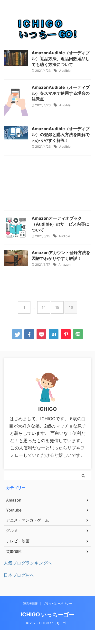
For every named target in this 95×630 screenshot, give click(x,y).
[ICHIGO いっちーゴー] (53, 334)
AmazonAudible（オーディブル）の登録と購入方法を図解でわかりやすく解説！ (61, 134)
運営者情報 (30, 603)
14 (44, 307)
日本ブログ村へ (19, 575)
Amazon (64, 264)
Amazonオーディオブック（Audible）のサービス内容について (60, 224)
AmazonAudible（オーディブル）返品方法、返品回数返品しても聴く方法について (61, 58)
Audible (65, 71)
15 (57, 307)
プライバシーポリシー (57, 603)
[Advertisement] (47, 184)
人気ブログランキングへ (28, 563)
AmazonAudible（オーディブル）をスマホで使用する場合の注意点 (61, 93)
